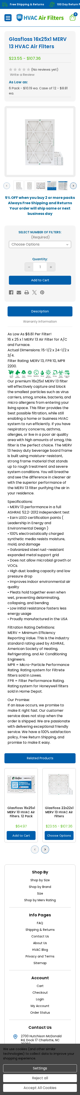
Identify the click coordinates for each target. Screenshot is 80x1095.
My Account (40, 1006)
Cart (40, 986)
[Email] (19, 292)
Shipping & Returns (40, 929)
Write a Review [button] (22, 74)
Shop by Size (40, 880)
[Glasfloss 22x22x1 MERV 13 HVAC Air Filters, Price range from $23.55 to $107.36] (59, 785)
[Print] (26, 292)
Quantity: (40, 259)
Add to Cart (21, 835)
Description (40, 311)
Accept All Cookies (40, 1087)
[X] (34, 292)
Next (74, 186)
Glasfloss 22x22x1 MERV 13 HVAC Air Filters (59, 812)
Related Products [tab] (40, 758)
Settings (40, 1068)
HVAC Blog (40, 949)
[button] (8, 17)
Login (40, 999)
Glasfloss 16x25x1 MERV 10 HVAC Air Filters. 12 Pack (21, 812)
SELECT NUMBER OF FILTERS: (40, 235)
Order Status (40, 1012)
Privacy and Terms (40, 956)
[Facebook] (11, 292)
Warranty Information (40, 321)
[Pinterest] (42, 292)
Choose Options (59, 835)
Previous (8, 186)
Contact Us (40, 936)
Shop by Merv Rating (40, 900)
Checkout (40, 992)
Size (40, 893)
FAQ (40, 923)
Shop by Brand (40, 887)
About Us (40, 943)
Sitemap (40, 963)
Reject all (40, 1078)
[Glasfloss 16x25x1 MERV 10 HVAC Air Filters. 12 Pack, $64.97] (21, 785)
